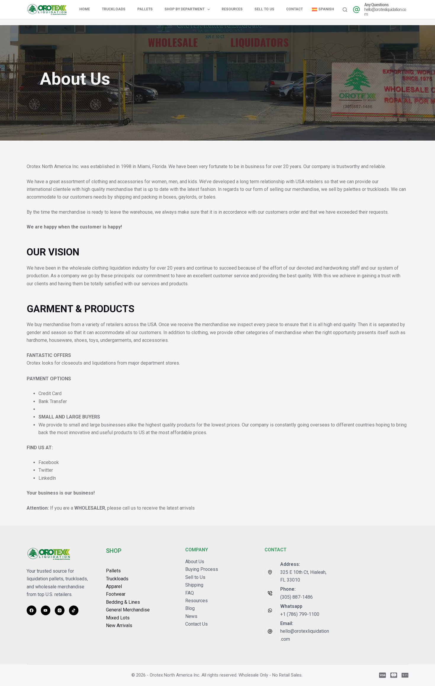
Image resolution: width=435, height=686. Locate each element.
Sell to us (264, 9)
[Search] (345, 9)
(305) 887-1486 (296, 597)
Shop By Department (184, 9)
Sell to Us (195, 577)
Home (84, 9)
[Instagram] (60, 610)
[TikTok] (74, 610)
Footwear (115, 594)
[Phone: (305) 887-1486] (270, 593)
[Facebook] (31, 610)
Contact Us (196, 624)
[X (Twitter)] (46, 610)
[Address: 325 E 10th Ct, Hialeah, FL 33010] (270, 572)
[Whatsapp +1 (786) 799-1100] (270, 610)
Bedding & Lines (123, 602)
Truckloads (113, 9)
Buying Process (201, 569)
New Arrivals (119, 625)
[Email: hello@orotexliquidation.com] (270, 631)
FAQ (189, 593)
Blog (190, 608)
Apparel (114, 586)
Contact (294, 9)
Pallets (145, 9)
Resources (232, 9)
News (191, 616)
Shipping (194, 585)
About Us (194, 561)
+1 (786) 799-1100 (299, 614)
